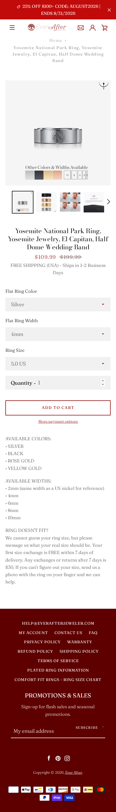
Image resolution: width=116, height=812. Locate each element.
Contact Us (68, 632)
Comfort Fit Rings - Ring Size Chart (58, 679)
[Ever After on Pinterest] (58, 758)
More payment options (58, 421)
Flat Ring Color (21, 291)
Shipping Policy (79, 651)
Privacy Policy (42, 641)
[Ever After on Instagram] (67, 758)
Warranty (79, 641)
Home (56, 40)
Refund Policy (35, 651)
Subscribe (87, 727)
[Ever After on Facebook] (49, 758)
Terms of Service (58, 660)
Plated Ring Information (58, 670)
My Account (33, 632)
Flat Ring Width (21, 320)
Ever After (73, 772)
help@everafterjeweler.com (58, 623)
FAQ (93, 632)
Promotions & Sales (58, 695)
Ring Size (15, 350)
